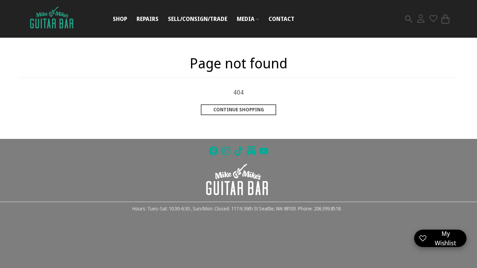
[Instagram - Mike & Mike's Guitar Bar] (226, 151)
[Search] (408, 19)
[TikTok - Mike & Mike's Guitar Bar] (238, 151)
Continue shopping (238, 109)
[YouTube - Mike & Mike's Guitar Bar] (264, 151)
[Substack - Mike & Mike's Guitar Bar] (251, 151)
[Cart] (445, 19)
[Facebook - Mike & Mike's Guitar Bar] (213, 151)
